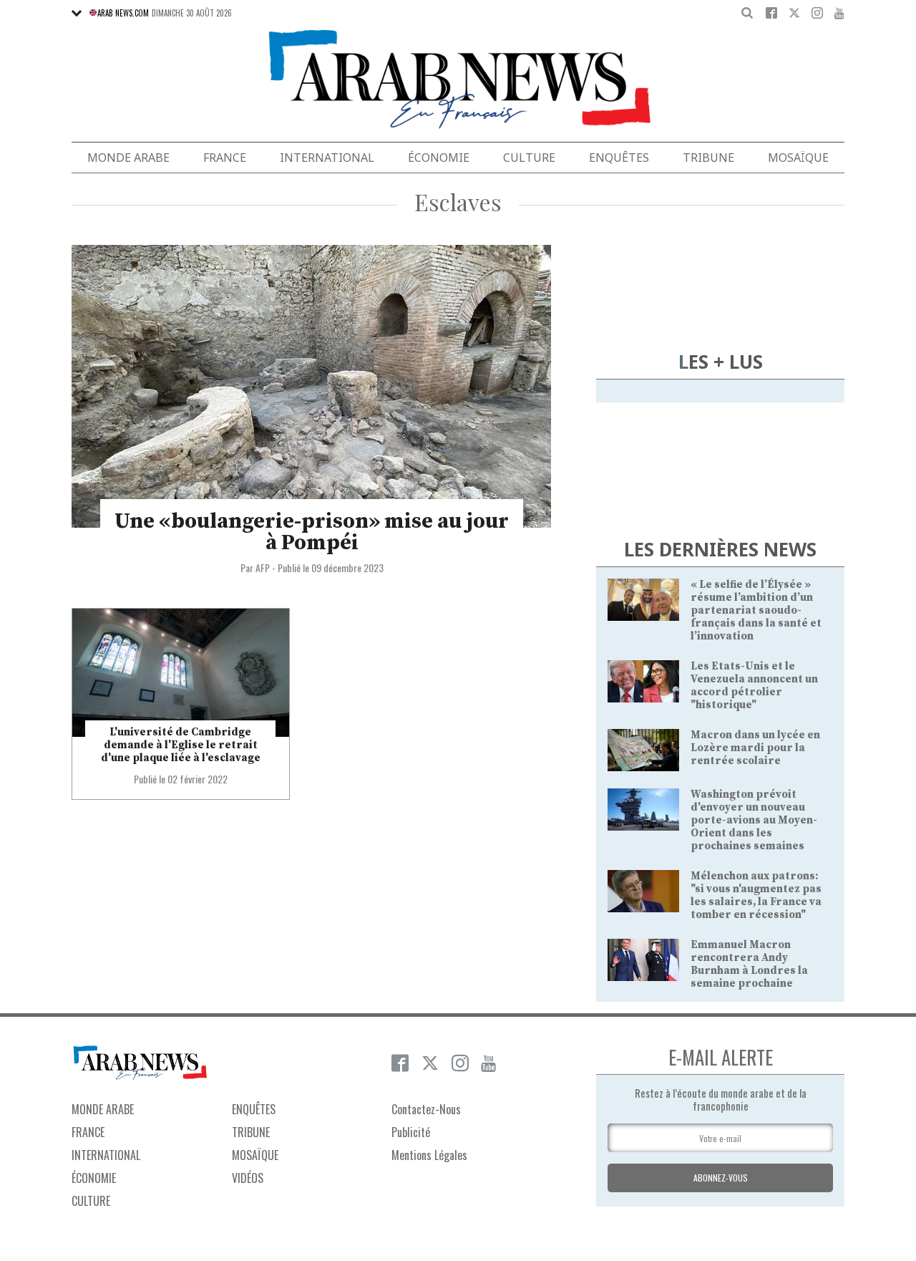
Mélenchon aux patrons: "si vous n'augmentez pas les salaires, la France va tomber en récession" (756, 895)
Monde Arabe (128, 157)
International (327, 157)
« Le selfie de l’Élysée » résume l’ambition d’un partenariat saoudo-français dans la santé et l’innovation (756, 610)
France (224, 157)
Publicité (410, 1132)
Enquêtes (619, 157)
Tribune (708, 157)
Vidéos (247, 1178)
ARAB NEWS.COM (123, 13)
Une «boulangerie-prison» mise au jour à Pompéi (311, 532)
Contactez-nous (426, 1109)
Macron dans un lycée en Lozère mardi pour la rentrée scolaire (755, 748)
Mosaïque (798, 157)
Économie (438, 157)
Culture (529, 157)
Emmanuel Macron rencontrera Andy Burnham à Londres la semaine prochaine (749, 964)
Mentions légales (429, 1155)
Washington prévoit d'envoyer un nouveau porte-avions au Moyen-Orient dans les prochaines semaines (754, 820)
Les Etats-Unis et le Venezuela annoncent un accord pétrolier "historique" (754, 686)
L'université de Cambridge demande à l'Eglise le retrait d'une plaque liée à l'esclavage (180, 745)
